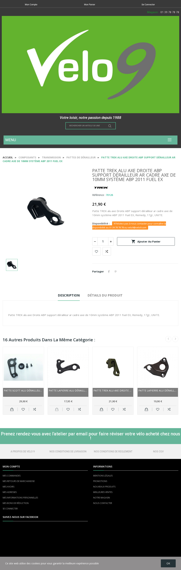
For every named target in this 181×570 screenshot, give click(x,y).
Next (175, 339)
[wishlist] (23, 409)
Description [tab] (69, 295)
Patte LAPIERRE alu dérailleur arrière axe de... (68, 390)
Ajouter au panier (145, 241)
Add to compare (107, 251)
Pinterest (115, 271)
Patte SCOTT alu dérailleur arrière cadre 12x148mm (23, 390)
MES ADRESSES (10, 492)
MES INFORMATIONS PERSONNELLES (20, 497)
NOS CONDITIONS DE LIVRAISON (67, 451)
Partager (109, 271)
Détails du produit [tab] (104, 295)
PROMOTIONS (100, 481)
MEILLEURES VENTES (102, 492)
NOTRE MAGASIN (101, 497)
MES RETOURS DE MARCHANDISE (19, 481)
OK (168, 563)
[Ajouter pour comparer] (34, 409)
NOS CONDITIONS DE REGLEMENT (113, 451)
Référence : (98, 195)
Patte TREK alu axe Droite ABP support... (113, 390)
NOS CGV (158, 451)
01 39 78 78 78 (169, 12)
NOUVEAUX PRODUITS (104, 486)
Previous (168, 339)
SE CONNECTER (10, 508)
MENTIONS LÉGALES (103, 475)
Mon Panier (89, 4)
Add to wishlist (96, 251)
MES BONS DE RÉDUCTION (16, 503)
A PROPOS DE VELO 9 (23, 451)
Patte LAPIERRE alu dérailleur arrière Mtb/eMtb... (157, 390)
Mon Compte (31, 4)
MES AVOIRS (8, 486)
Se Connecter (148, 4)
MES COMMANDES (12, 475)
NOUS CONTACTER (102, 503)
